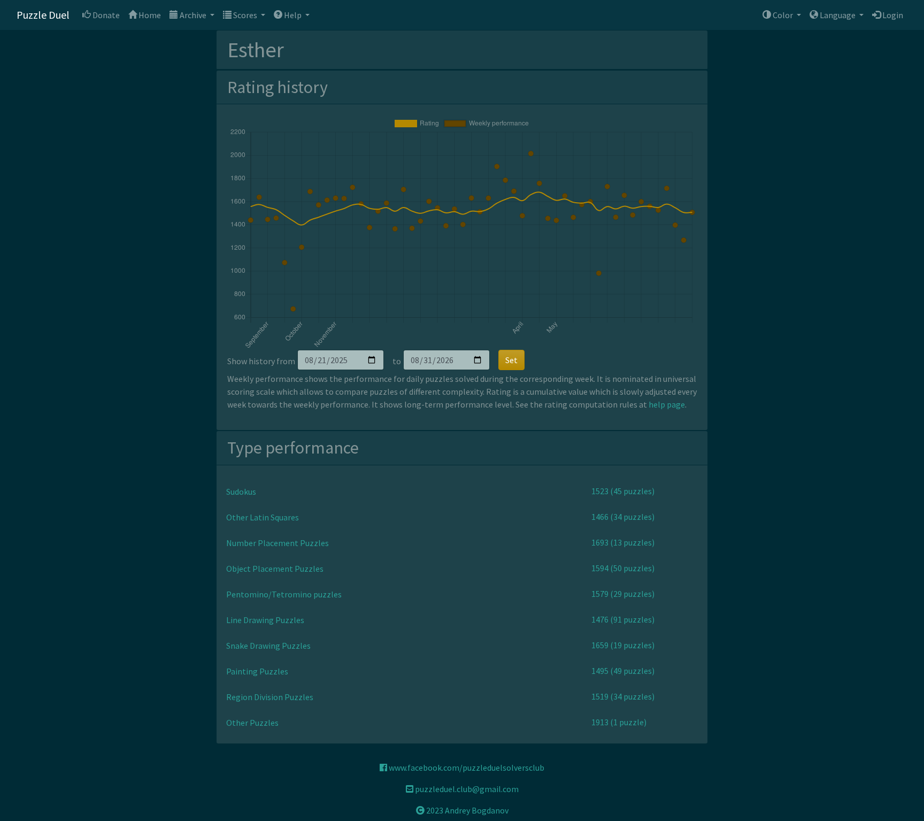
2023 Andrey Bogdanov (467, 810)
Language (837, 15)
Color (783, 15)
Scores (245, 15)
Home (149, 15)
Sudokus (241, 491)
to (396, 361)
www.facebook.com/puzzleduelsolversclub (465, 767)
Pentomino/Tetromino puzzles (284, 594)
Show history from (261, 361)
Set (511, 360)
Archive (193, 15)
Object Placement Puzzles (275, 568)
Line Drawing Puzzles (265, 620)
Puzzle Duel (43, 14)
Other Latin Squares (262, 517)
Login (892, 15)
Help (292, 15)
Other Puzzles (252, 722)
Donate (105, 15)
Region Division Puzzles (269, 697)
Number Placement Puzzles (277, 543)
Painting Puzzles (257, 671)
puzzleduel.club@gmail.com (466, 789)
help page (667, 404)
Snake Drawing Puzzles (268, 645)
